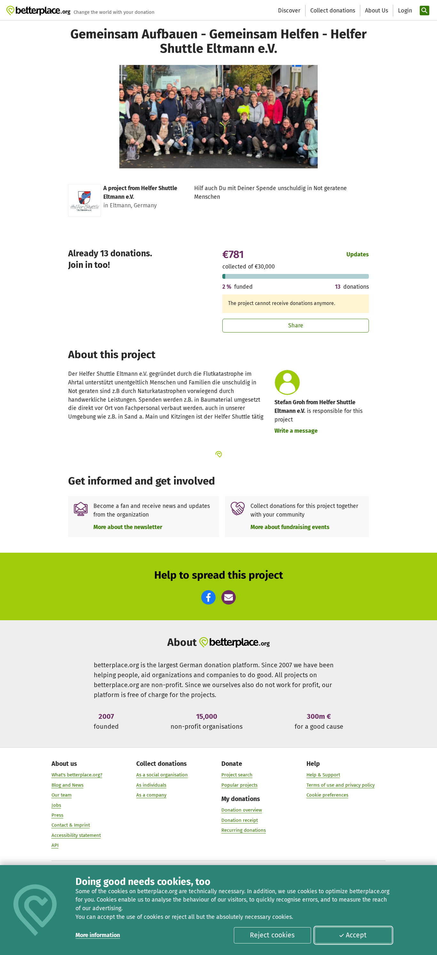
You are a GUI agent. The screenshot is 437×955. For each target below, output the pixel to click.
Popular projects (239, 785)
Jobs (56, 805)
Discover (289, 10)
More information (97, 935)
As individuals (151, 785)
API (55, 845)
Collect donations (332, 10)
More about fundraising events (290, 527)
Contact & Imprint (71, 825)
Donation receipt (239, 820)
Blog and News (67, 785)
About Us (376, 10)
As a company (151, 795)
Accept (356, 935)
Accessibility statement (76, 835)
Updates (357, 254)
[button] (208, 597)
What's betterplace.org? (77, 775)
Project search (236, 775)
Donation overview (241, 810)
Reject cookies (272, 935)
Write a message (296, 430)
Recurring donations (243, 830)
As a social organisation (162, 775)
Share (295, 325)
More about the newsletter (127, 527)
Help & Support (323, 775)
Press (57, 815)
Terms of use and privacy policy (340, 785)
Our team (62, 795)
